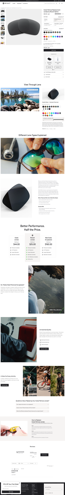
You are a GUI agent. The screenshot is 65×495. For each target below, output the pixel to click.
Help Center (33, 486)
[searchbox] (15, 463)
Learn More (58, 43)
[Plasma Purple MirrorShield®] (60, 36)
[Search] (56, 3)
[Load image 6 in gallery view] (3, 33)
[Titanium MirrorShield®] (44, 39)
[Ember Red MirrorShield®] (47, 115)
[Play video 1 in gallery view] (3, 42)
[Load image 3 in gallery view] (3, 20)
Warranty (33, 494)
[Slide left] (2, 8)
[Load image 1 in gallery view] (3, 11)
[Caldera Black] (49, 109)
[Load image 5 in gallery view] (3, 29)
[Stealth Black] (44, 32)
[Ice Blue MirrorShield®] (55, 36)
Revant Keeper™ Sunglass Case (49, 62)
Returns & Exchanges (34, 492)
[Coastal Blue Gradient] (60, 32)
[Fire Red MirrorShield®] (47, 36)
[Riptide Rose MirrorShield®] (52, 115)
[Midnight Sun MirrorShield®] (44, 36)
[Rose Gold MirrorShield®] (49, 36)
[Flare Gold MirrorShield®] (51, 36)
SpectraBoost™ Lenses (24, 486)
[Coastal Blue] (51, 32)
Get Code (11, 492)
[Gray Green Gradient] (57, 32)
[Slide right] (2, 45)
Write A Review (44, 454)
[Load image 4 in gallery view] (3, 24)
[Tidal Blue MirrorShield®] (57, 36)
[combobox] (50, 3)
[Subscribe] (62, 489)
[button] (14, 3)
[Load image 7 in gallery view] (3, 38)
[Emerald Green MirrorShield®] (53, 36)
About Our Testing (44, 348)
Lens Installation (34, 489)
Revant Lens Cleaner (58, 62)
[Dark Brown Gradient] (55, 32)
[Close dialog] (20, 483)
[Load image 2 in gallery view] (3, 15)
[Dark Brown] (47, 32)
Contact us (60, 0)
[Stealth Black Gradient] (53, 32)
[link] (59, 14)
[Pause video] (30, 312)
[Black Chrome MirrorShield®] (62, 36)
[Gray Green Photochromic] (45, 109)
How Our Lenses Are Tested (25, 489)
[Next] (62, 63)
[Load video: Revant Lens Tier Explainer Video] (32, 156)
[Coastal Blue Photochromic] (47, 109)
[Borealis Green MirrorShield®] (49, 115)
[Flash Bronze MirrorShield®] (47, 39)
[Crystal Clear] (60, 107)
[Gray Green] (49, 32)
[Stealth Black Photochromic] (43, 109)
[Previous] (45, 63)
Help (56, 0)
